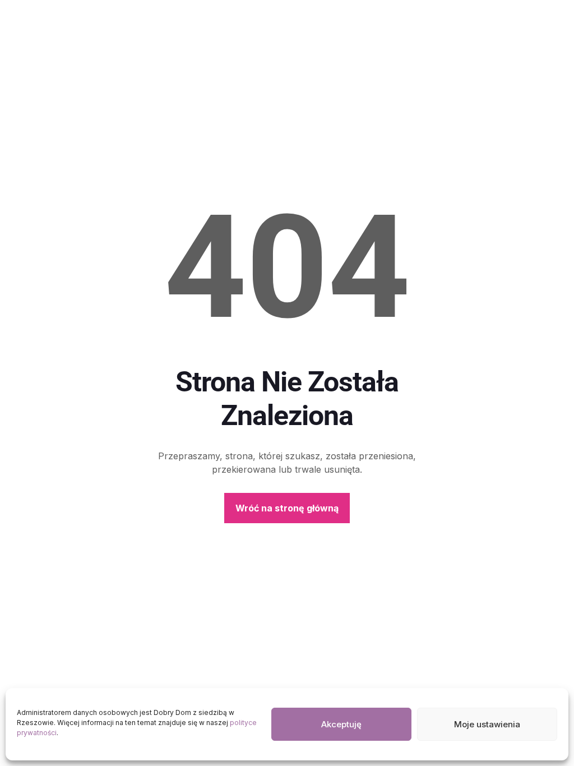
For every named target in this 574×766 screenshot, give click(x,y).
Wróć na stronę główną (287, 508)
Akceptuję (341, 724)
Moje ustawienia (487, 724)
